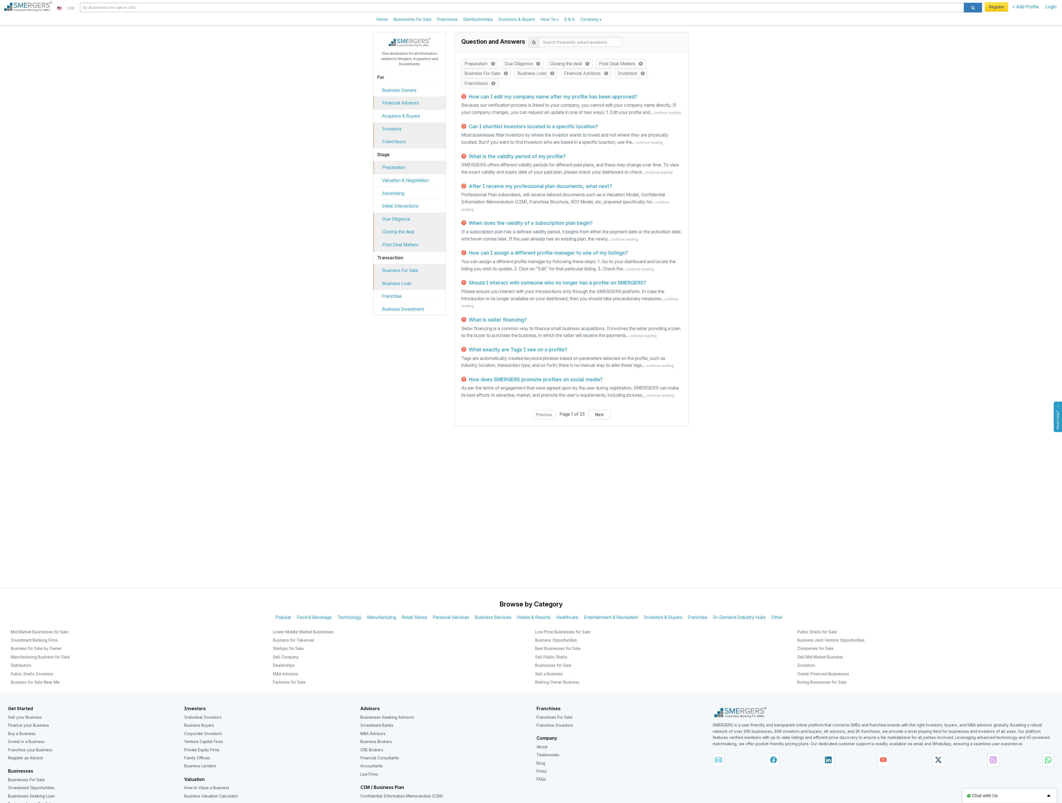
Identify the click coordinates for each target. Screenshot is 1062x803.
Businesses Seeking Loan (31, 796)
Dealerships (284, 665)
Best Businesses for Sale (558, 648)
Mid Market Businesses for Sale (40, 631)
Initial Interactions (400, 206)
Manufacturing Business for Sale (40, 657)
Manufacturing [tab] (381, 617)
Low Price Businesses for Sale (562, 631)
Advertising (393, 193)
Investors (392, 129)
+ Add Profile (1025, 6)
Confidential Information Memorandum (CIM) (401, 796)
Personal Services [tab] (451, 617)
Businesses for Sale (412, 19)
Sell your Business (25, 717)
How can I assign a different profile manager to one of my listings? (547, 253)
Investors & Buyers (516, 19)
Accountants (371, 765)
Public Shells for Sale (817, 631)
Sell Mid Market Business (820, 657)
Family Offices (197, 757)
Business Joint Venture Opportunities (831, 640)
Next (599, 414)
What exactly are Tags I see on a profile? (517, 349)
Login (1050, 6)
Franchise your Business (30, 749)
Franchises (447, 19)
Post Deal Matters (400, 244)
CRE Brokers (371, 749)
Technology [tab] (349, 617)
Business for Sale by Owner (36, 648)
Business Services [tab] (493, 617)
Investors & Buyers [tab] (663, 617)
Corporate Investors (203, 733)
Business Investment (403, 309)
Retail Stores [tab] (414, 617)
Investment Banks (376, 725)
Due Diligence (396, 219)
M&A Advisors (285, 673)
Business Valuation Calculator (211, 796)
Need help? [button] (1058, 419)
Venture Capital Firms (203, 741)
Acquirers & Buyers (401, 116)
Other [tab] (776, 617)
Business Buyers (199, 725)
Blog (541, 763)
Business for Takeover (293, 640)
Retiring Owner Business (557, 682)
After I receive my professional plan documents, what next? (539, 186)
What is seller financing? (497, 320)
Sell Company (286, 657)
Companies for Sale (815, 648)
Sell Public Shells (551, 657)
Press (542, 771)
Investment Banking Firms (34, 640)
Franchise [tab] (697, 617)
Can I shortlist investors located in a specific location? (532, 126)
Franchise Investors (555, 725)
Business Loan (397, 283)
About (542, 746)
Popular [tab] (283, 617)
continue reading (667, 113)
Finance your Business (28, 725)
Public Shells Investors (32, 673)
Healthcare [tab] (567, 617)
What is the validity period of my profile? (516, 156)
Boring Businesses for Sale (822, 682)
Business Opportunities (556, 640)
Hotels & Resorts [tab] (534, 617)
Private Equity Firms (202, 749)
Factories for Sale (289, 682)
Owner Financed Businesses (823, 673)
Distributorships (478, 19)
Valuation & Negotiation (405, 180)
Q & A (569, 19)
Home (382, 19)
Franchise (392, 296)
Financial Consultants (379, 757)
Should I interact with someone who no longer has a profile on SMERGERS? (556, 283)
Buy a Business (21, 733)
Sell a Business (549, 673)
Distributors (21, 665)
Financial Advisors (400, 103)
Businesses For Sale (26, 779)
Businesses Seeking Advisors (387, 717)
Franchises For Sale (554, 717)
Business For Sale (400, 270)
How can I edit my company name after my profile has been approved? (552, 97)
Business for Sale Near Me (35, 682)
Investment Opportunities (31, 787)
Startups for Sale (288, 648)
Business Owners (399, 90)
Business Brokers (376, 741)
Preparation (393, 167)
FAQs (541, 779)
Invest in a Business (26, 741)
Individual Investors (203, 717)
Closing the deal (398, 231)
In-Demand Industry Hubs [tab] (739, 617)
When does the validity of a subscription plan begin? (530, 223)
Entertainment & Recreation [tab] (611, 617)
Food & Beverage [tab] (314, 617)
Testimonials (548, 754)
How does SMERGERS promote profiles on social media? (535, 379)
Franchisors (394, 141)
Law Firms (369, 774)
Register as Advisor (25, 757)
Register (996, 6)
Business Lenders (200, 765)
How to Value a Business (206, 787)
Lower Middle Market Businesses (303, 631)
